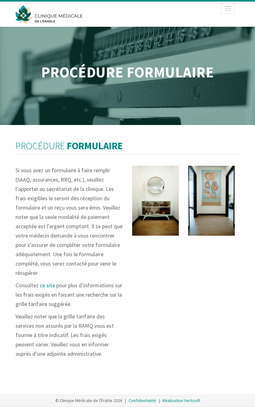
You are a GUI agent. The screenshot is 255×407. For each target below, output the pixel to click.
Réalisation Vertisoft (181, 400)
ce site (47, 285)
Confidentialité (142, 400)
